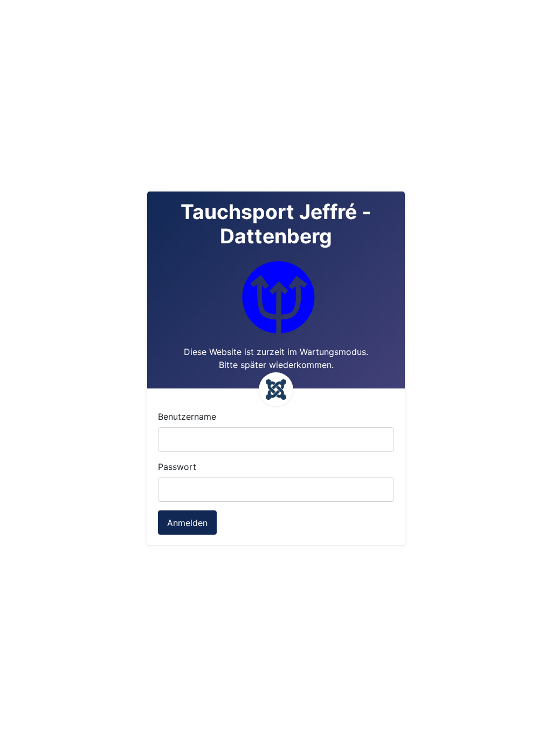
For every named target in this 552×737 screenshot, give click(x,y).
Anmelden (187, 522)
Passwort (177, 466)
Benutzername (187, 416)
